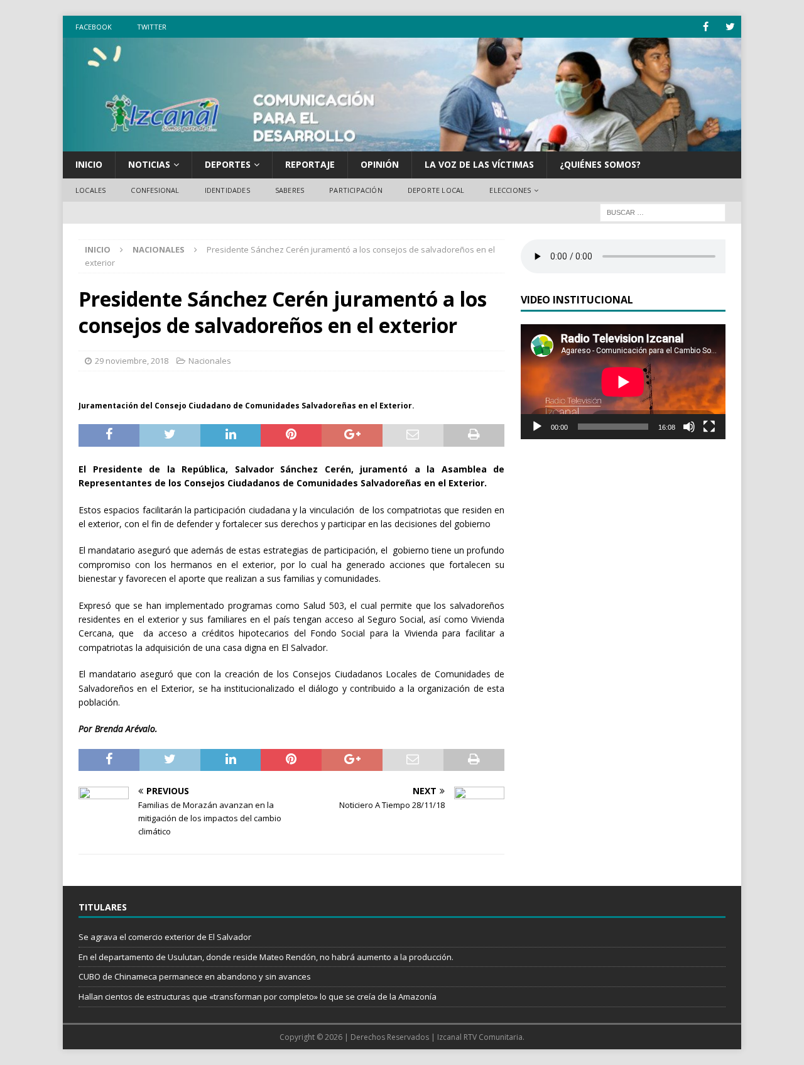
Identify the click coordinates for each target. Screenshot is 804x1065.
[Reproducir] (537, 426)
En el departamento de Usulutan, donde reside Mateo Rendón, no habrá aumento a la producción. (266, 957)
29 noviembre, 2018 (131, 360)
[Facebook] (706, 27)
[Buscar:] (662, 212)
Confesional (155, 190)
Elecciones (510, 190)
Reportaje (310, 164)
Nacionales (209, 360)
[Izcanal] (402, 144)
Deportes (228, 164)
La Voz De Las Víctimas (479, 164)
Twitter (151, 26)
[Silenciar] (689, 426)
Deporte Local (436, 190)
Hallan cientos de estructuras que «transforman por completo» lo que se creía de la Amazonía (258, 996)
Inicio (88, 164)
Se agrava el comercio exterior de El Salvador (165, 936)
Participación (356, 190)
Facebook (93, 26)
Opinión (380, 164)
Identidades (227, 190)
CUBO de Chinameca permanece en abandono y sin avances (195, 976)
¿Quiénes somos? (600, 164)
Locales (90, 190)
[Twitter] (730, 27)
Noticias (149, 164)
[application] (623, 381)
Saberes (289, 190)
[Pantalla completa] (709, 426)
